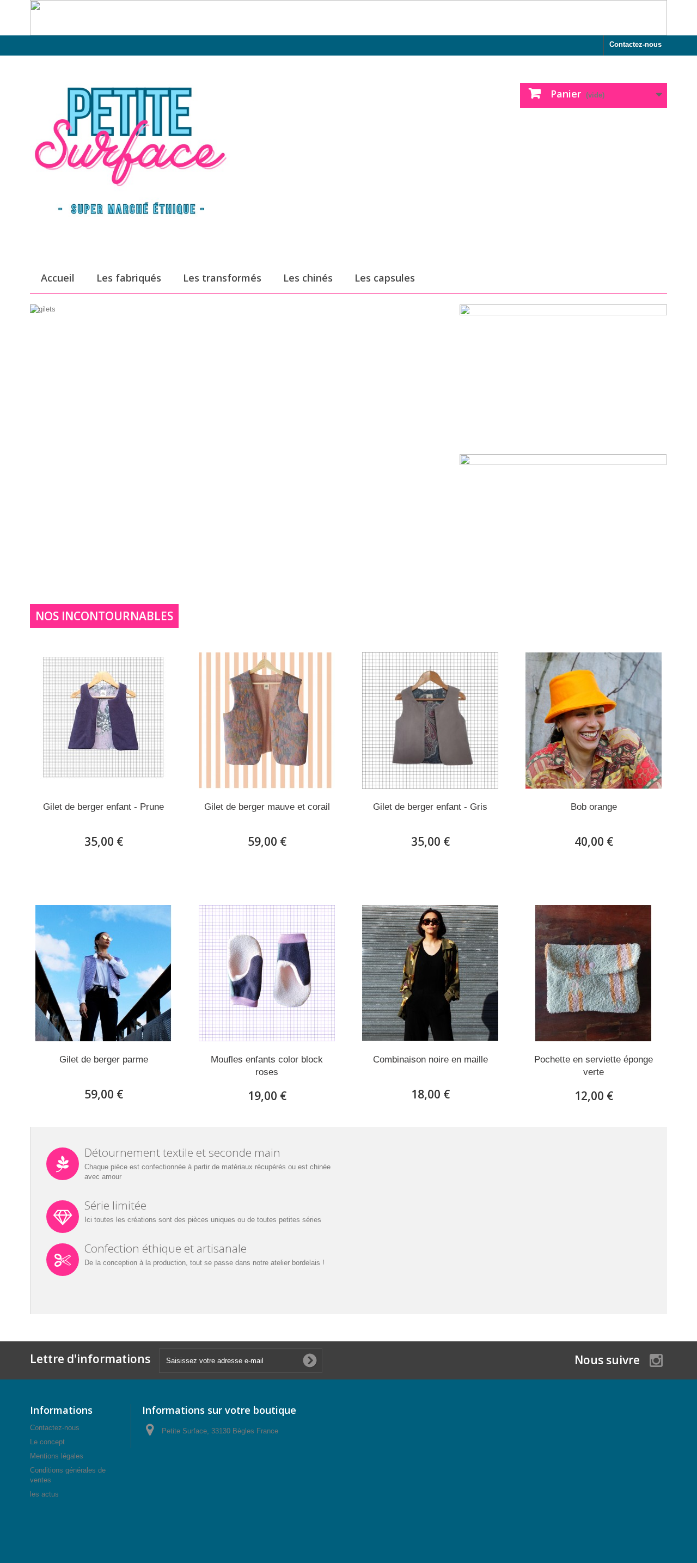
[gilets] (242, 426)
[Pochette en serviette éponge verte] (593, 973)
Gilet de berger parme (103, 1059)
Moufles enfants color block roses (267, 1065)
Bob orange (594, 807)
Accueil (58, 277)
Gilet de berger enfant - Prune (103, 807)
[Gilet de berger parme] (103, 973)
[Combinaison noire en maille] (430, 973)
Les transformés (222, 277)
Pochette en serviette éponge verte (593, 1065)
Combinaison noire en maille (430, 1059)
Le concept (47, 1442)
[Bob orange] (593, 720)
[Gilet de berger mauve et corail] (266, 720)
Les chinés (308, 277)
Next (434, 529)
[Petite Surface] (130, 156)
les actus (44, 1494)
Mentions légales (56, 1456)
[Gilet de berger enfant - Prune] (103, 720)
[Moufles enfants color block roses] (266, 973)
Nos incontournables (104, 616)
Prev (407, 529)
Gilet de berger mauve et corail (267, 807)
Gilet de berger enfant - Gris (430, 807)
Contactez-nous (635, 44)
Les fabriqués (128, 277)
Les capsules (384, 277)
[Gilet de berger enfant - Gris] (430, 720)
